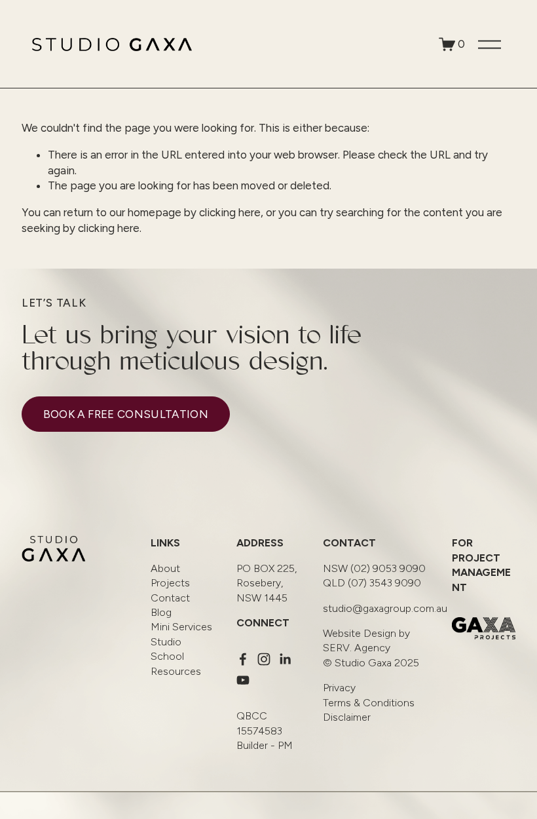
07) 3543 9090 (372, 583)
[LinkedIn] (284, 659)
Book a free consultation (125, 414)
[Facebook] (243, 659)
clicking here (230, 212)
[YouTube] (243, 680)
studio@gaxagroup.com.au (385, 608)
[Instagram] (263, 659)
